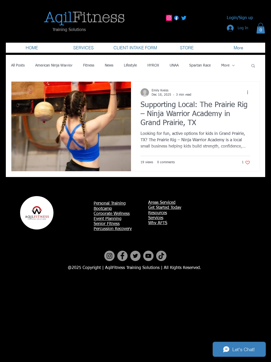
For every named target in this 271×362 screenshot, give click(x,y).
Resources (157, 213)
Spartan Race (200, 65)
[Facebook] (176, 18)
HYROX (153, 65)
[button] (260, 28)
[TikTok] (161, 256)
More (225, 65)
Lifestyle (130, 65)
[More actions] (249, 92)
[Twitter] (184, 18)
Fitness (88, 65)
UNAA (174, 65)
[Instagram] (169, 18)
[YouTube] (148, 256)
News (109, 65)
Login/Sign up (240, 18)
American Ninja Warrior (54, 65)
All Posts (18, 65)
